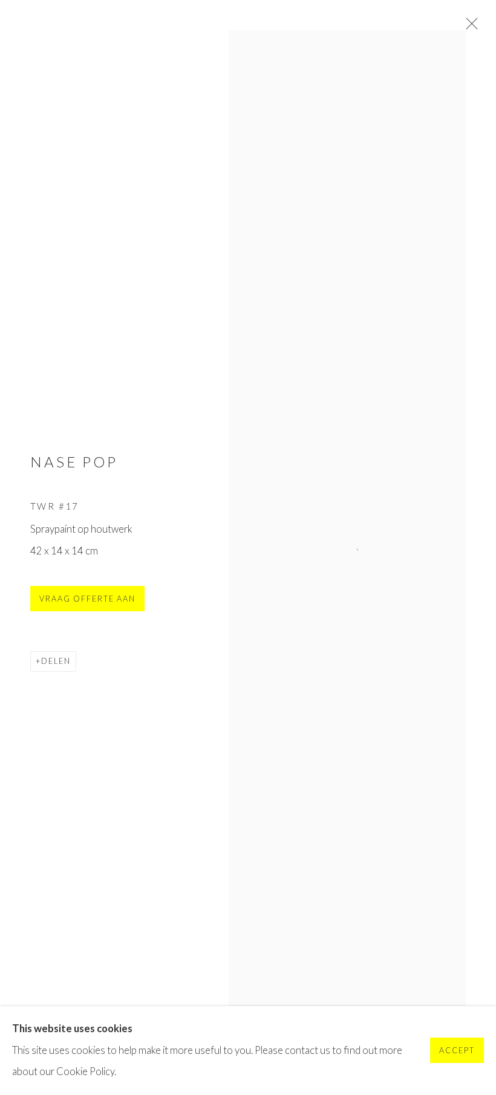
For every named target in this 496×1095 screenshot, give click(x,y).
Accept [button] (457, 1051)
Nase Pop (74, 461)
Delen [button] (56, 661)
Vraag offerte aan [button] (87, 598)
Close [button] (469, 27)
